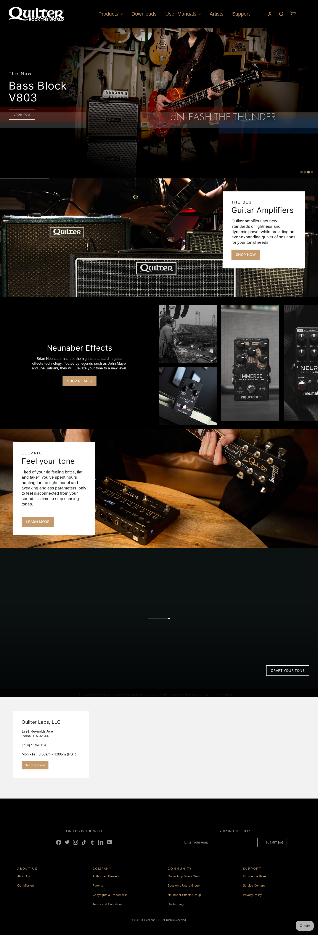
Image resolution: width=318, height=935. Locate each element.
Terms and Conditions (107, 904)
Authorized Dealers (106, 876)
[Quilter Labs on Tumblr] (92, 842)
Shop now (22, 114)
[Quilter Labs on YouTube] (109, 842)
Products (109, 14)
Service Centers (254, 885)
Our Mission (25, 885)
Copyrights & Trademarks (110, 895)
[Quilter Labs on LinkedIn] (100, 842)
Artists (216, 14)
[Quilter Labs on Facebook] (58, 842)
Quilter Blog (176, 904)
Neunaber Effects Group (184, 895)
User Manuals (181, 14)
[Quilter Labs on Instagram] (75, 842)
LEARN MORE (37, 522)
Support (241, 14)
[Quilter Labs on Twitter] (67, 842)
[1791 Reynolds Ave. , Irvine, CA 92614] (159, 744)
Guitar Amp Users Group (184, 876)
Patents (98, 885)
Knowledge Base (254, 876)
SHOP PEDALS (79, 381)
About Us (23, 876)
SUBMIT (272, 843)
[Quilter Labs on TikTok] (84, 842)
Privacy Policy (252, 895)
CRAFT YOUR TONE (288, 670)
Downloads (144, 14)
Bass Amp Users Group (184, 885)
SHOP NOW (246, 254)
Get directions (35, 765)
